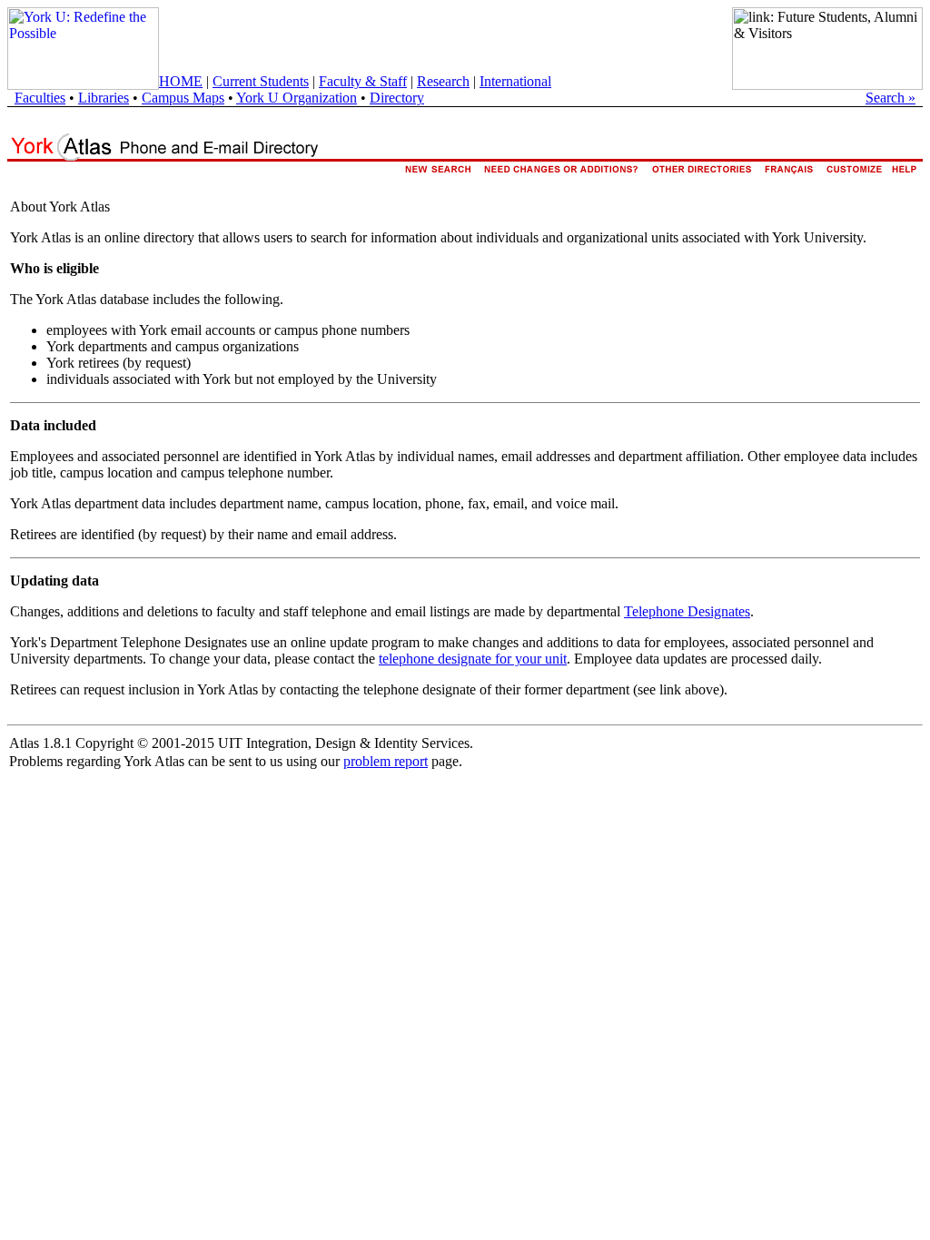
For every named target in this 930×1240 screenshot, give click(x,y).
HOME (181, 81)
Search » (890, 97)
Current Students (261, 81)
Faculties (40, 97)
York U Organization (296, 97)
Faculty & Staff (363, 81)
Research (443, 81)
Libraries (103, 97)
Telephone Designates (687, 611)
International (515, 81)
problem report (385, 761)
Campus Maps (183, 97)
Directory (397, 97)
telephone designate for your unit (473, 658)
